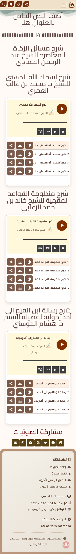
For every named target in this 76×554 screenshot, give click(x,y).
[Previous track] (63, 131)
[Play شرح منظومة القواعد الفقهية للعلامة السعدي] (62, 225)
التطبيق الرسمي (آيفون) (53, 486)
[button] (63, 5)
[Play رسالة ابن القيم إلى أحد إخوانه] (62, 344)
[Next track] (55, 131)
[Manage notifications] (66, 544)
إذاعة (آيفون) (60, 473)
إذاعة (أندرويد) (58, 466)
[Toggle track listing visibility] (40, 131)
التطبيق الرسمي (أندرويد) (52, 479)
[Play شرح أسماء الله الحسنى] (62, 109)
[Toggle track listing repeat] (47, 131)
